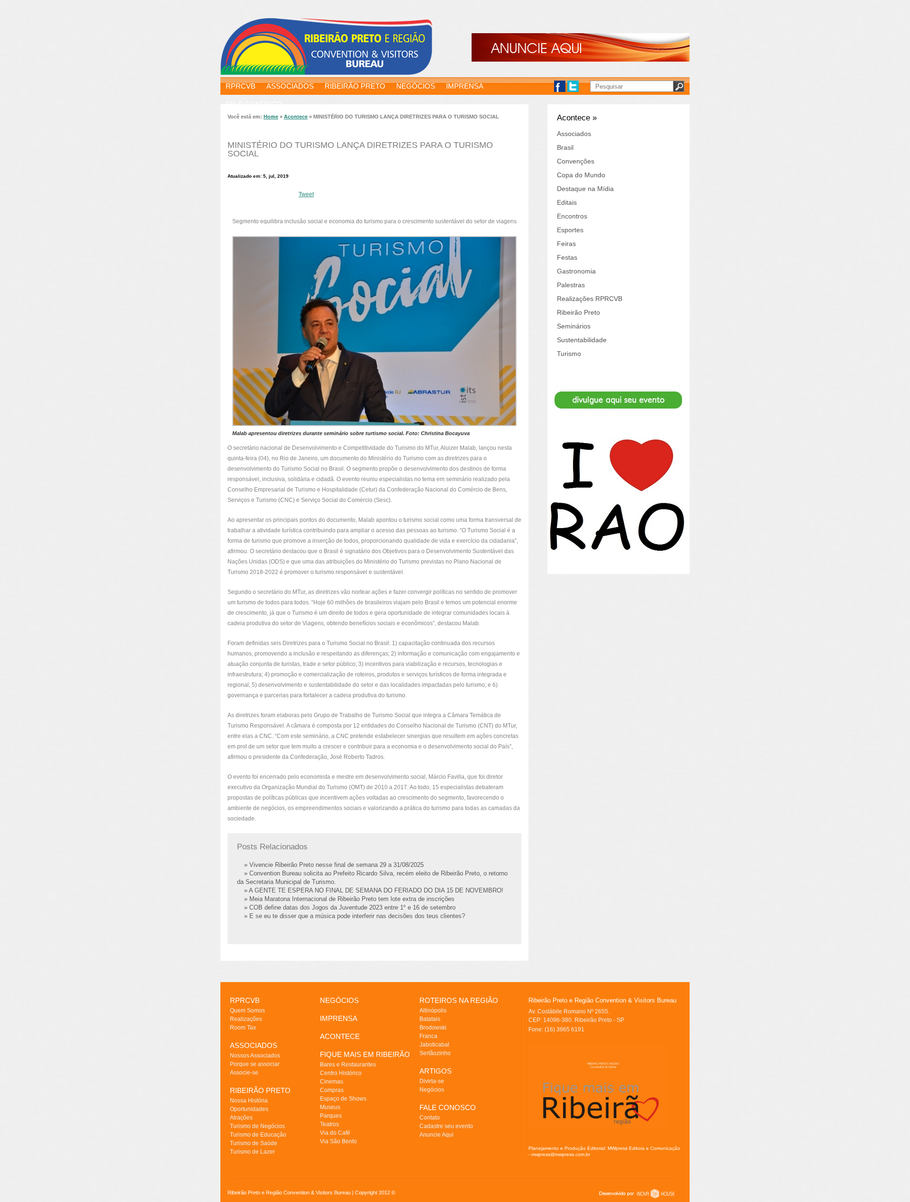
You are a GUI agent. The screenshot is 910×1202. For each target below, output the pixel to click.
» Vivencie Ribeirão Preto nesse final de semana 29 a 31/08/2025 (334, 864)
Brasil (565, 147)
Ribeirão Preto (578, 312)
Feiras (566, 243)
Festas (567, 257)
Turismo (569, 353)
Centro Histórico (341, 1073)
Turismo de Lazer (252, 1151)
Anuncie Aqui (436, 1134)
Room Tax (243, 1027)
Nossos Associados (255, 1055)
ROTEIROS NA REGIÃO (458, 1000)
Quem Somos (247, 1010)
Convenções (575, 161)
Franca (428, 1036)
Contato (429, 1117)
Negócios (431, 1089)
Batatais (429, 1019)
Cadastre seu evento (446, 1126)
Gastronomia (576, 271)
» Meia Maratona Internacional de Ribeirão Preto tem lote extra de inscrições (349, 898)
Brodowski (432, 1027)
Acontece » (577, 117)
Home (271, 116)
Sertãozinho (435, 1053)
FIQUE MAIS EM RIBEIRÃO (365, 1054)
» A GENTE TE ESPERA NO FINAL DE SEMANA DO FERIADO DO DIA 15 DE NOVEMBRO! (373, 890)
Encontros (572, 216)
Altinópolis (432, 1010)
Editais (567, 202)
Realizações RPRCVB (589, 298)
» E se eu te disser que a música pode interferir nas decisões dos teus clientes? (354, 916)
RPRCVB (240, 86)
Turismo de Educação (258, 1134)
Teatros (329, 1124)
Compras (332, 1090)
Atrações (241, 1117)
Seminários (574, 326)
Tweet (306, 194)
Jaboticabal (434, 1044)
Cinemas (331, 1081)
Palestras (571, 285)
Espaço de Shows (343, 1098)
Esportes (570, 230)
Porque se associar (255, 1064)
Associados (574, 133)
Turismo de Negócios (257, 1126)
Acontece (296, 116)
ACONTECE (340, 1036)
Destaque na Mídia (585, 188)
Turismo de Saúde (253, 1143)
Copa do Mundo (581, 175)
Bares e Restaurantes (348, 1064)
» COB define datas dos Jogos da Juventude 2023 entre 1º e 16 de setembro (349, 907)
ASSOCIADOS (290, 86)
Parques (331, 1115)
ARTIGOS (435, 1071)
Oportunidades (249, 1109)
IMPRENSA (464, 86)
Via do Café (335, 1132)
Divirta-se (431, 1081)
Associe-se (244, 1072)
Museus (330, 1107)
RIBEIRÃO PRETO (355, 86)
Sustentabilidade (582, 340)
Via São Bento (338, 1141)
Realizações (246, 1019)
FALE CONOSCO (254, 104)
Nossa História (249, 1100)
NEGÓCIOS (415, 86)
